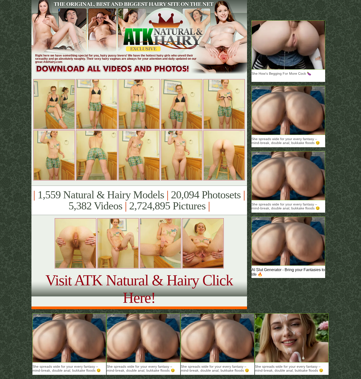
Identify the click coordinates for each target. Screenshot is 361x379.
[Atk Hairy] (117, 72)
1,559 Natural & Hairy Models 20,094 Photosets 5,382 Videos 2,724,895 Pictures (139, 200)
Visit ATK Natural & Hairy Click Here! (139, 289)
